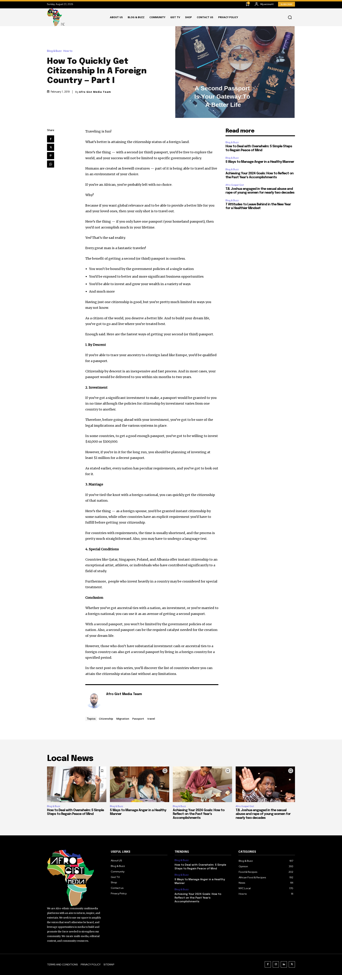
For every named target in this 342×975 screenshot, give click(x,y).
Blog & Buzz (54, 51)
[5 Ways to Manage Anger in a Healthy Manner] (139, 784)
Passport (138, 718)
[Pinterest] (50, 155)
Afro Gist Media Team (95, 91)
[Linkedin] (284, 964)
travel (151, 718)
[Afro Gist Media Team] (93, 699)
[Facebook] (50, 138)
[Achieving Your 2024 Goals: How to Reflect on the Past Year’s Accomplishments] (202, 784)
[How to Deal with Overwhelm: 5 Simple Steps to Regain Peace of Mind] (76, 784)
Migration (122, 718)
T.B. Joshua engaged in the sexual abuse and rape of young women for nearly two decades (263, 814)
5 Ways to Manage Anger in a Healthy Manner (260, 161)
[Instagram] (276, 964)
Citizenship (106, 718)
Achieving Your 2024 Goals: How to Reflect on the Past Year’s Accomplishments (198, 814)
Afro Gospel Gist (235, 184)
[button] (290, 17)
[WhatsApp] (50, 164)
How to (67, 51)
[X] (50, 147)
